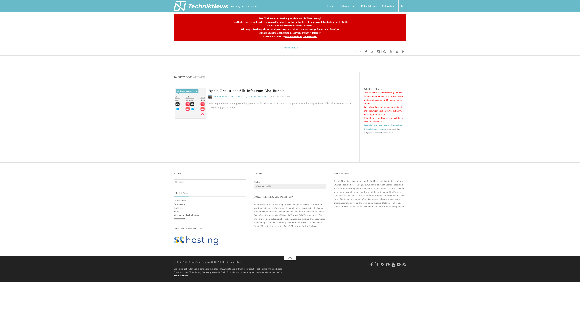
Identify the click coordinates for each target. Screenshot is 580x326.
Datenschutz (180, 200)
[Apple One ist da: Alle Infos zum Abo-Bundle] (190, 103)
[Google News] (385, 51)
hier (314, 226)
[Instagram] (378, 51)
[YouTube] (391, 51)
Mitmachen (388, 6)
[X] (372, 51)
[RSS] (403, 51)
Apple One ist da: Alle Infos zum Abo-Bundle (246, 91)
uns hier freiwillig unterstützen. (301, 36)
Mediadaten (179, 218)
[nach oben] (290, 258)
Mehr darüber (181, 275)
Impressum (179, 204)
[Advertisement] (290, 63)
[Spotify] (397, 51)
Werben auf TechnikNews (186, 215)
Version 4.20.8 (209, 262)
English (294, 47)
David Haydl (221, 97)
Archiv (257, 182)
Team (176, 211)
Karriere (178, 208)
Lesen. (330, 6)
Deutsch (286, 47)
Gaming (239, 97)
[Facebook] (366, 51)
